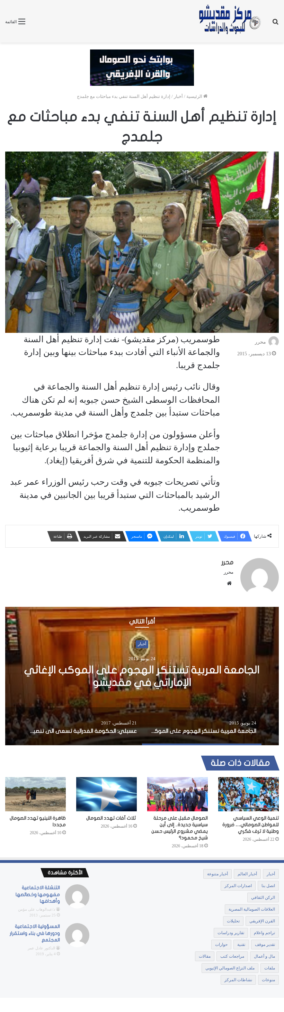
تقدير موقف (265, 944)
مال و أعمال (264, 956)
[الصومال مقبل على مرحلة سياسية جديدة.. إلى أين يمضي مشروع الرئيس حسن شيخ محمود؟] (177, 794)
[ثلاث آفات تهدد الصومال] (106, 794)
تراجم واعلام (264, 932)
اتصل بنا (268, 885)
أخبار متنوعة (217, 874)
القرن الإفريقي (262, 921)
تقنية (241, 944)
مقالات (205, 956)
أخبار (178, 96)
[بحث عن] (275, 24)
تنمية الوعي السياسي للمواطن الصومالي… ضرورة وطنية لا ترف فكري (250, 824)
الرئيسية (194, 96)
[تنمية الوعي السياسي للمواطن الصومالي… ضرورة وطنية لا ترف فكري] (248, 794)
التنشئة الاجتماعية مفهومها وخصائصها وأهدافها (38, 894)
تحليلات (233, 921)
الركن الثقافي (263, 897)
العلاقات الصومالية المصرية (252, 909)
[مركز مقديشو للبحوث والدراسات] (229, 21)
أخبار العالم (247, 874)
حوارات (221, 944)
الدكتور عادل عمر (41, 948)
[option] (142, 676)
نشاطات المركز (238, 979)
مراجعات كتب (232, 956)
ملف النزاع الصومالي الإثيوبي (230, 968)
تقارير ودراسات (231, 932)
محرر (260, 342)
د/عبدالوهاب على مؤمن (36, 909)
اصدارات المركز (238, 885)
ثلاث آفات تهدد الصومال (111, 818)
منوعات (268, 979)
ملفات (269, 968)
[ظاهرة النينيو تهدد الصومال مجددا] (35, 794)
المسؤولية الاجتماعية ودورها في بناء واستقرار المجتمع (35, 933)
